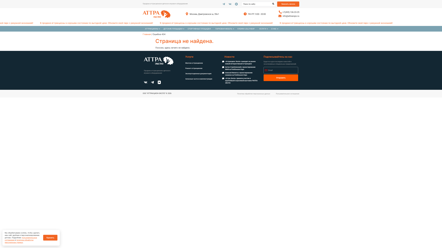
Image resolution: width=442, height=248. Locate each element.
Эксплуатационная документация (198, 74)
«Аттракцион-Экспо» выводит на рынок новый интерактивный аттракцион (240, 63)
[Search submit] (273, 4)
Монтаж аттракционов (194, 63)
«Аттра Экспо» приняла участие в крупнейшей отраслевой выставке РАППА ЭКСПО (241, 80)
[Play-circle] (236, 4)
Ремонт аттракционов (193, 68)
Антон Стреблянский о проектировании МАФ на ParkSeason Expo (240, 68)
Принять (50, 238)
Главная (147, 34)
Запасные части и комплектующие (198, 79)
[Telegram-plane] (224, 4)
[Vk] (230, 4)
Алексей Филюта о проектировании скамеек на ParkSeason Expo (238, 74)
